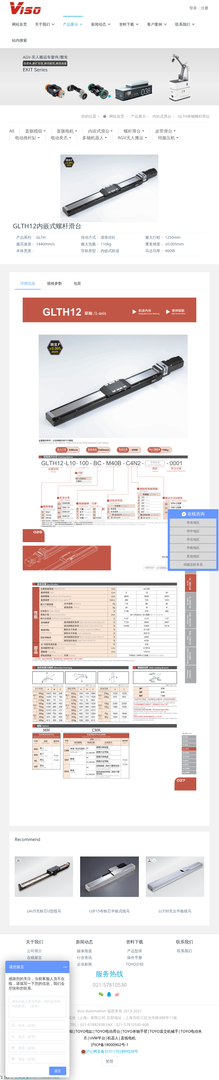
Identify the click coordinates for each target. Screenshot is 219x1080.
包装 (77, 283)
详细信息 (27, 283)
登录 (193, 7)
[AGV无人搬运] (109, 76)
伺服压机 (166, 138)
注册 (204, 7)
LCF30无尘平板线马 (175, 910)
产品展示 (70, 24)
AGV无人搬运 (130, 138)
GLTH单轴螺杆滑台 (194, 116)
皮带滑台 (163, 131)
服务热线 (109, 973)
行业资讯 (84, 957)
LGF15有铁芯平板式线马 (109, 910)
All (11, 131)
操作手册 (134, 957)
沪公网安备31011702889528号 (112, 1051)
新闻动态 (98, 24)
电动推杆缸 (25, 138)
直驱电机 (65, 131)
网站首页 (19, 24)
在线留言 (34, 957)
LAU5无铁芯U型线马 (44, 910)
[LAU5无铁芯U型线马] (44, 876)
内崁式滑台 (161, 116)
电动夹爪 (59, 138)
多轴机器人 (93, 138)
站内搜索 (19, 40)
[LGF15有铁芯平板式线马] (109, 876)
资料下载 (126, 24)
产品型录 (134, 950)
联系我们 (182, 24)
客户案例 (154, 24)
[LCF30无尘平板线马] (175, 876)
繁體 (109, 1061)
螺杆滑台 (132, 131)
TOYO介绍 (134, 964)
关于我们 (42, 24)
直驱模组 (33, 131)
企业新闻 (84, 964)
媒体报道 (84, 950)
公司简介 (34, 950)
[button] (16, 76)
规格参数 (54, 283)
